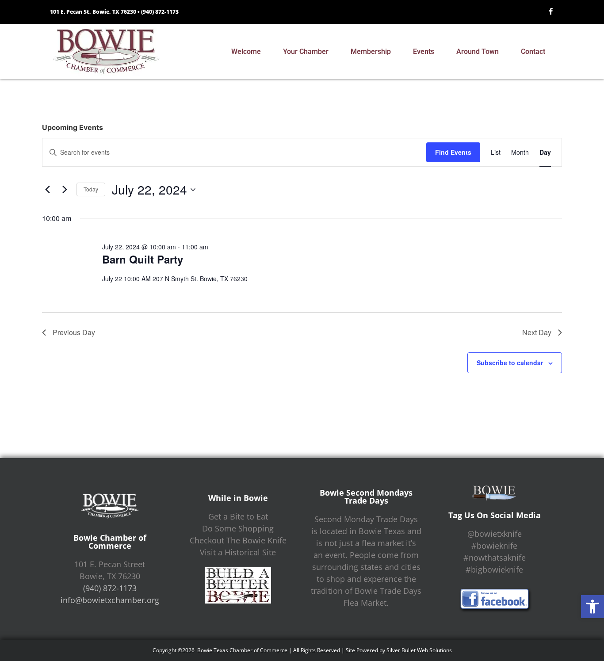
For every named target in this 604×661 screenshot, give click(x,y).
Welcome (246, 51)
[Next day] (64, 189)
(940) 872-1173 (160, 11)
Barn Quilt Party (142, 259)
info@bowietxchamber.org (110, 600)
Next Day (536, 332)
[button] (592, 606)
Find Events (453, 152)
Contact (533, 51)
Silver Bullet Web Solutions (419, 650)
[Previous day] (47, 189)
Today (91, 189)
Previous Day (74, 332)
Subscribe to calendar (510, 362)
